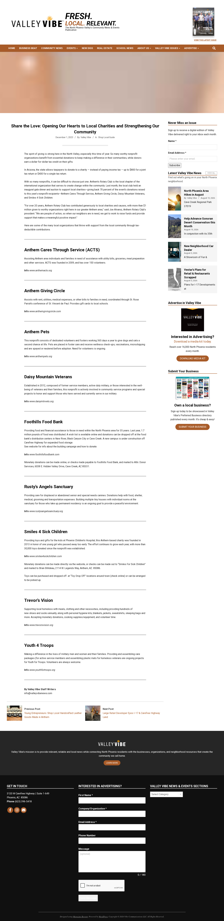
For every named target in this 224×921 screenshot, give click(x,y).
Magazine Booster (80, 916)
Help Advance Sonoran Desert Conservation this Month (199, 222)
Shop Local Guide (106, 137)
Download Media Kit (192, 358)
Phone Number (87, 835)
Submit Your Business (192, 426)
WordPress (103, 916)
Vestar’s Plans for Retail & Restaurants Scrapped (197, 273)
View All (211, 173)
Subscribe (174, 165)
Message (83, 848)
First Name (85, 795)
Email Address (177, 152)
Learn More (112, 763)
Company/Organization (92, 808)
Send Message (88, 898)
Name (172, 141)
